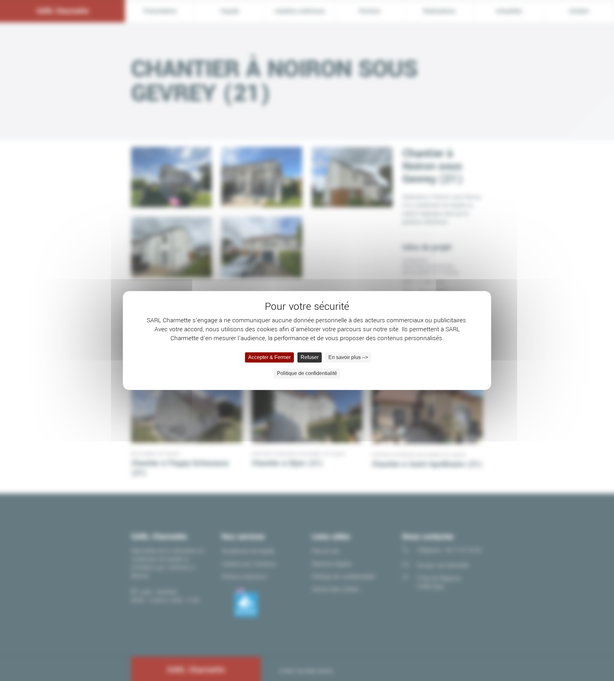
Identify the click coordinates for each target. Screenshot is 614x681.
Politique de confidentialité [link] (307, 373)
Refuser (310, 357)
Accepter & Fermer (269, 357)
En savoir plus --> (348, 357)
